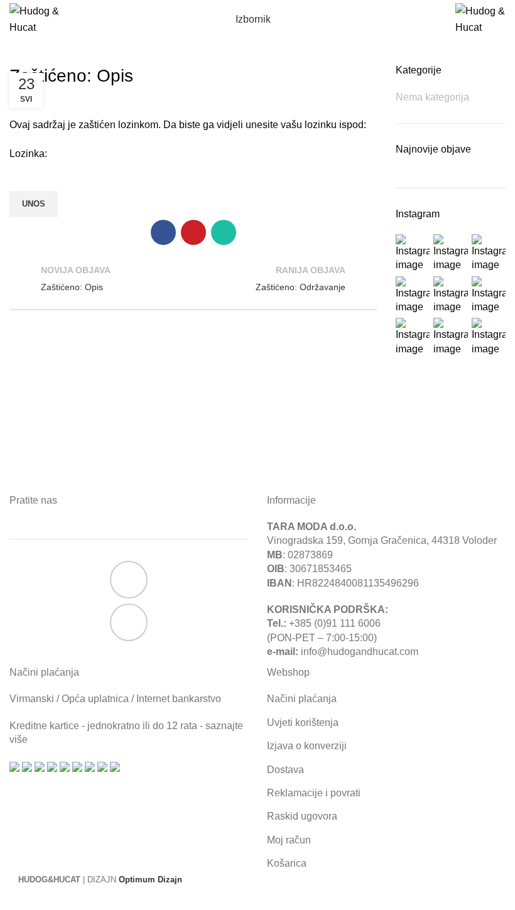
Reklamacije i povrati (313, 793)
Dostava (285, 769)
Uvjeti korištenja (303, 722)
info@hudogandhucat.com (359, 651)
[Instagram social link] (129, 622)
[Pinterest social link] (193, 232)
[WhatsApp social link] (223, 232)
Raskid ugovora (302, 816)
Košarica (286, 863)
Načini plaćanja (302, 698)
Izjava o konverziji (307, 745)
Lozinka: (28, 153)
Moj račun (289, 840)
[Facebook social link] (163, 232)
